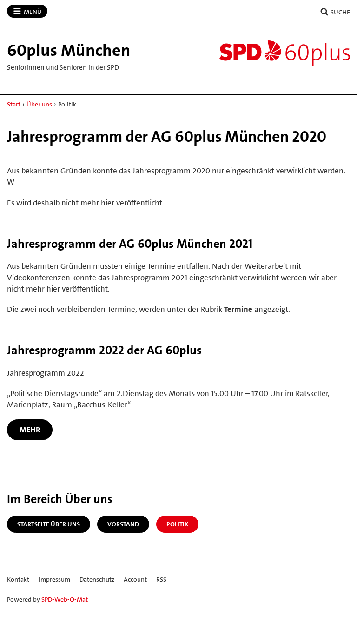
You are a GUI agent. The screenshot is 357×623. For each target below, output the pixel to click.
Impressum (54, 579)
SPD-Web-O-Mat (64, 599)
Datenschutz (96, 579)
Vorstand (123, 524)
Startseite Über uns (48, 524)
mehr (30, 429)
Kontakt (18, 579)
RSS (161, 579)
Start (13, 104)
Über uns (39, 104)
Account (135, 579)
